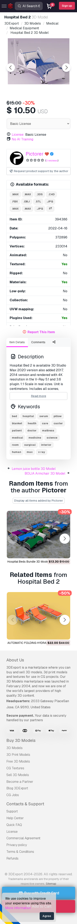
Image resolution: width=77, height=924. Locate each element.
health (32, 423)
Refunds (12, 858)
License (12, 831)
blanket (17, 423)
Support (12, 811)
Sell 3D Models (17, 775)
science (52, 437)
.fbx (15, 201)
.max (15, 194)
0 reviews (52, 160)
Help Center (15, 818)
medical (17, 437)
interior (46, 445)
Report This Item (41, 332)
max (30, 452)
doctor (32, 430)
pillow (58, 416)
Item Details (17, 342)
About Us (15, 660)
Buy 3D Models (21, 740)
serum (43, 416)
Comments (38, 342)
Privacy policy (16, 845)
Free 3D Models (18, 761)
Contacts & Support (25, 804)
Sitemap (51, 884)
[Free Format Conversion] (50, 209)
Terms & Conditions (20, 852)
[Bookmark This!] (64, 552)
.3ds (40, 194)
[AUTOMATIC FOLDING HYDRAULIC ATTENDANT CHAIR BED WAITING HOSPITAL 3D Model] (38, 616)
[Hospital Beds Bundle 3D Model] (38, 534)
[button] (64, 538)
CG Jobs (12, 795)
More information (18, 908)
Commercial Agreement (23, 838)
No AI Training (22, 139)
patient (17, 430)
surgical (30, 445)
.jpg (50, 201)
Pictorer (35, 154)
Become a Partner (19, 782)
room (15, 445)
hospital (28, 416)
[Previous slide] (10, 67)
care (45, 423)
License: (18, 134)
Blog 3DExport (17, 788)
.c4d (51, 194)
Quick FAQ (14, 825)
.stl (38, 201)
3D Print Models (18, 755)
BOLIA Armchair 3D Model (45, 473)
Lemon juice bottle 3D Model (34, 469)
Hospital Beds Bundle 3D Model (28, 561)
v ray (41, 452)
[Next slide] (66, 67)
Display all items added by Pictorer (38, 500)
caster (58, 423)
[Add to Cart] (56, 552)
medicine (35, 437)
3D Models (14, 748)
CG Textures (15, 768)
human (16, 452)
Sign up (67, 6)
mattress (48, 430)
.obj (26, 201)
